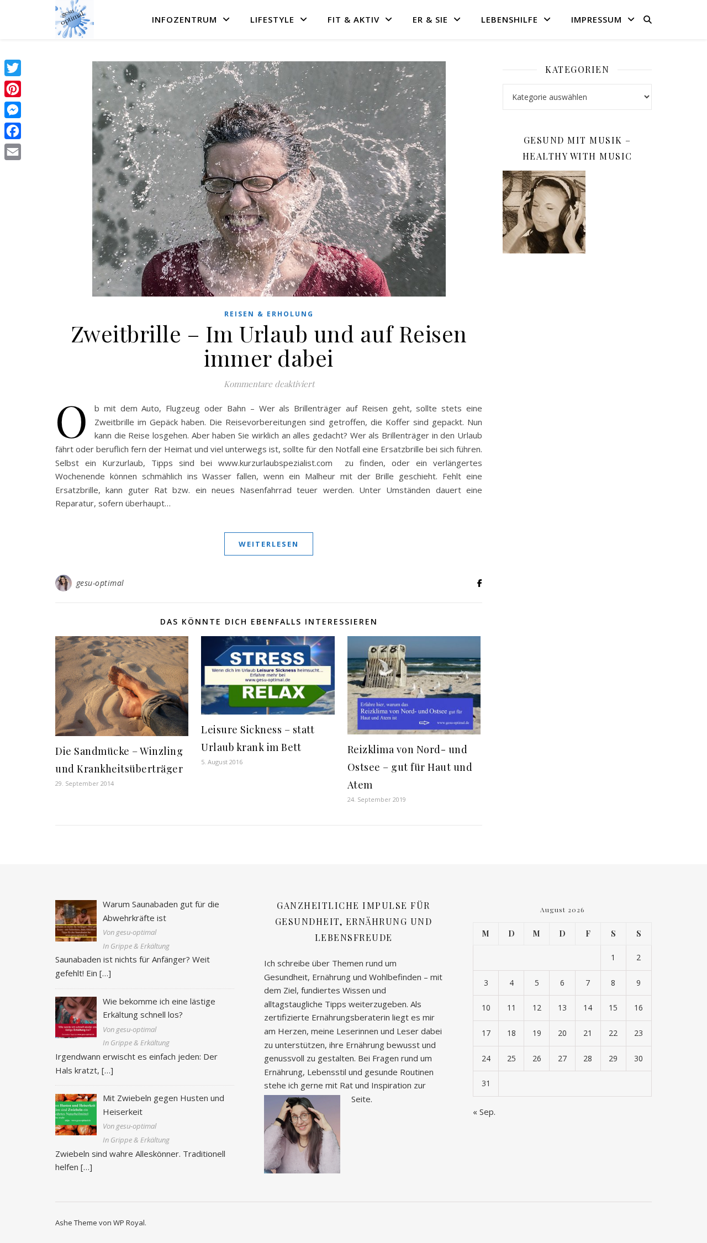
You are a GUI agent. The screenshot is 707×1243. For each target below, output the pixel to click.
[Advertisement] (577, 441)
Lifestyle (272, 19)
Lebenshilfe (509, 19)
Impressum (596, 19)
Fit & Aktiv (353, 19)
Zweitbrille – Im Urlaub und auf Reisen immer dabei (269, 345)
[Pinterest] (12, 88)
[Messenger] (12, 109)
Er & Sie (430, 19)
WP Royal (129, 1223)
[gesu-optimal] (74, 19)
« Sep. (484, 1111)
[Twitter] (12, 67)
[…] (105, 972)
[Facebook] (12, 130)
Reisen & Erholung (269, 314)
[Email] (12, 151)
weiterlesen (269, 544)
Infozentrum (184, 19)
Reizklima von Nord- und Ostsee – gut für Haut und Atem (410, 767)
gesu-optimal (100, 583)
